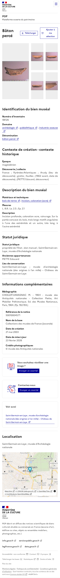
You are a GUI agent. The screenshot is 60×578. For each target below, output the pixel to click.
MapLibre (8, 491)
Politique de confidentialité (28, 569)
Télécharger (30, 33)
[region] (30, 474)
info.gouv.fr (7, 540)
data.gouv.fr (30, 546)
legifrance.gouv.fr (10, 546)
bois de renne (9, 200)
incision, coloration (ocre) (34, 200)
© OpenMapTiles (43, 491)
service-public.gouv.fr (29, 540)
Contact (32, 554)
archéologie (8, 127)
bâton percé (8, 139)
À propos (44, 554)
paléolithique (27, 127)
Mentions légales (8, 569)
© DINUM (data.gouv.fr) (25, 491)
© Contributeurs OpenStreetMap (17, 494)
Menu (56, 4)
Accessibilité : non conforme (13, 554)
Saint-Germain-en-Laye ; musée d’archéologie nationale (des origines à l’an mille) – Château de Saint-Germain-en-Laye (29, 419)
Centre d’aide (45, 559)
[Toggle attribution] (54, 491)
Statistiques (28, 559)
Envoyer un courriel (28, 370)
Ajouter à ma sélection (50, 33)
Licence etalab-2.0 (17, 574)
